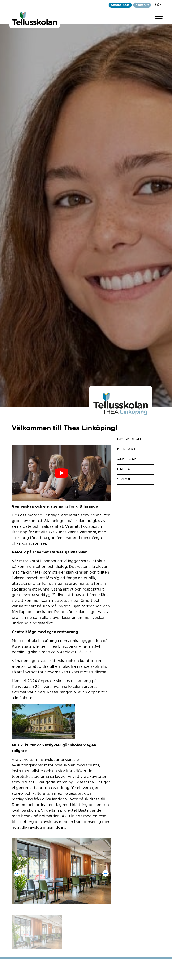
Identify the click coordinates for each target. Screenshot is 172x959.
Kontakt (142, 5)
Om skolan (129, 439)
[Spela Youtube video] (61, 473)
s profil (126, 479)
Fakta (123, 469)
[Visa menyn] (159, 18)
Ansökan (127, 459)
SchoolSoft (120, 5)
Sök (158, 5)
